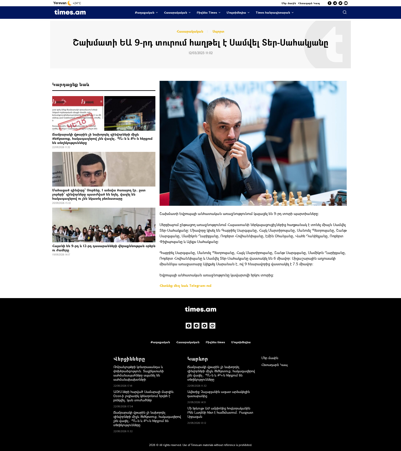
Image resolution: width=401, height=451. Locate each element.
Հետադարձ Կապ (309, 3)
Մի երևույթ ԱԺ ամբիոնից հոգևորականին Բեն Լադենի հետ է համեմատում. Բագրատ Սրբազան (220, 412)
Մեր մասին (289, 3)
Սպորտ (218, 31)
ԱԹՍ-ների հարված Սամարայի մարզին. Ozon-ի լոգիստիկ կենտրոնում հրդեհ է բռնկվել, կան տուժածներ (143, 395)
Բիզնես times (215, 342)
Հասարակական (175, 12)
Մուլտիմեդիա (236, 12)
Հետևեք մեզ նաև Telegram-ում (185, 285)
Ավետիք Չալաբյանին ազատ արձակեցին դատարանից (218, 393)
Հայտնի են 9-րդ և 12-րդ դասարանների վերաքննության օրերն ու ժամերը (103, 248)
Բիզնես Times (207, 12)
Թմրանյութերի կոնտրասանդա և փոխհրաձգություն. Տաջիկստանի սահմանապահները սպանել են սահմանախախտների (138, 373)
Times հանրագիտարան (273, 12)
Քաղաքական (144, 12)
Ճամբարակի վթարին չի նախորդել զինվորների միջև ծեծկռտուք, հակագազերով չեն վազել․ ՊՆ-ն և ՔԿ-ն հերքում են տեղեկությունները (102, 138)
